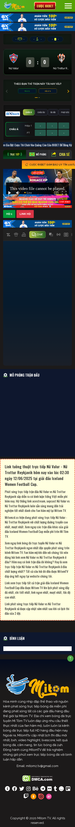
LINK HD (25, 213)
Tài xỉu (53, 112)
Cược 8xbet (45, 6)
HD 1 (9, 213)
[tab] (14, 154)
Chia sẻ (64, 154)
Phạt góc (65, 112)
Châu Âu (41, 112)
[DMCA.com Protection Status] (37, 778)
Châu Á (29, 112)
